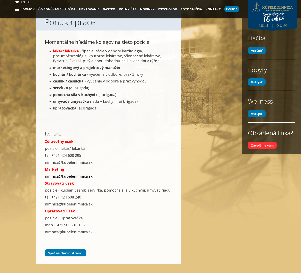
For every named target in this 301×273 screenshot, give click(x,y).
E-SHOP (231, 9)
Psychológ (167, 9)
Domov (29, 9)
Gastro (109, 9)
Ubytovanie (89, 9)
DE (29, 2)
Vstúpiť (257, 50)
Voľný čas (127, 9)
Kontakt (213, 9)
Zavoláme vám (262, 145)
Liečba (70, 9)
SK (17, 2)
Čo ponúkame (49, 9)
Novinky (147, 9)
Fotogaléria (191, 9)
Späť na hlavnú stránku (65, 253)
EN (23, 2)
